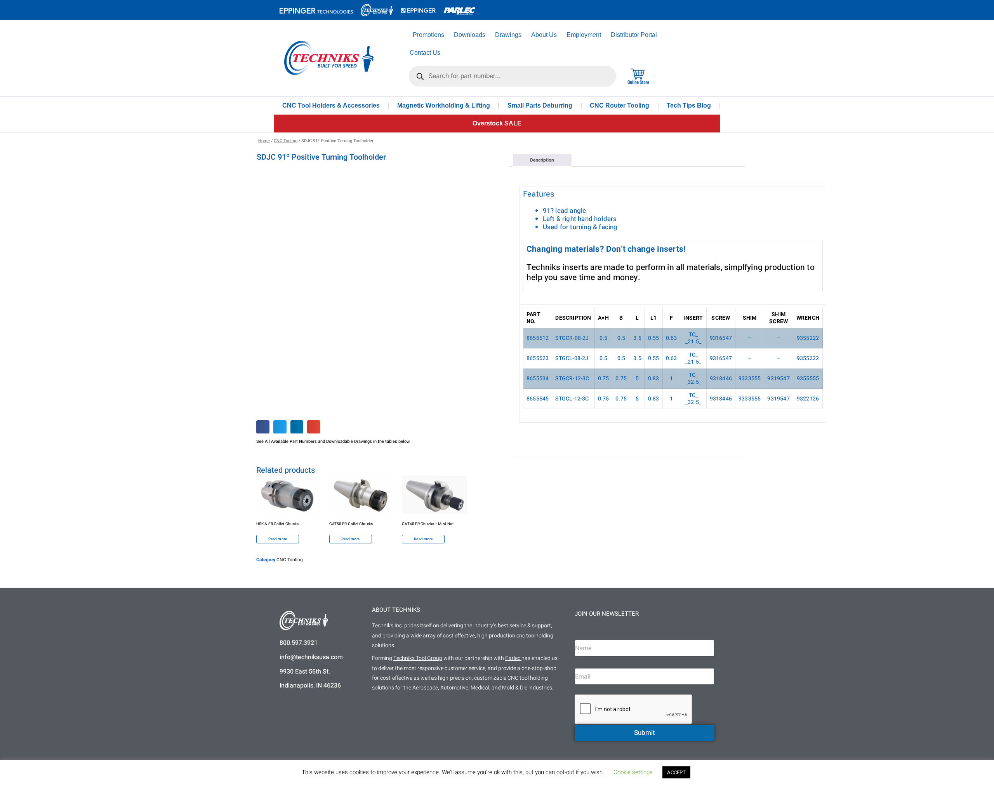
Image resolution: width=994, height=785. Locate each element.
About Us (544, 34)
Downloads (469, 34)
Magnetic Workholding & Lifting (443, 105)
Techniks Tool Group (417, 658)
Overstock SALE (497, 123)
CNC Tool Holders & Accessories (331, 105)
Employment (584, 34)
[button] (262, 426)
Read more (277, 539)
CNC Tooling (285, 141)
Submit (644, 733)
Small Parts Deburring (539, 105)
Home (264, 141)
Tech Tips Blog (689, 105)
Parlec (512, 658)
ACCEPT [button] (676, 772)
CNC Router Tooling (619, 105)
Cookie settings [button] (633, 772)
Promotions (428, 34)
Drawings (508, 34)
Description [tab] (542, 160)
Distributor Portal (634, 34)
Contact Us (425, 52)
